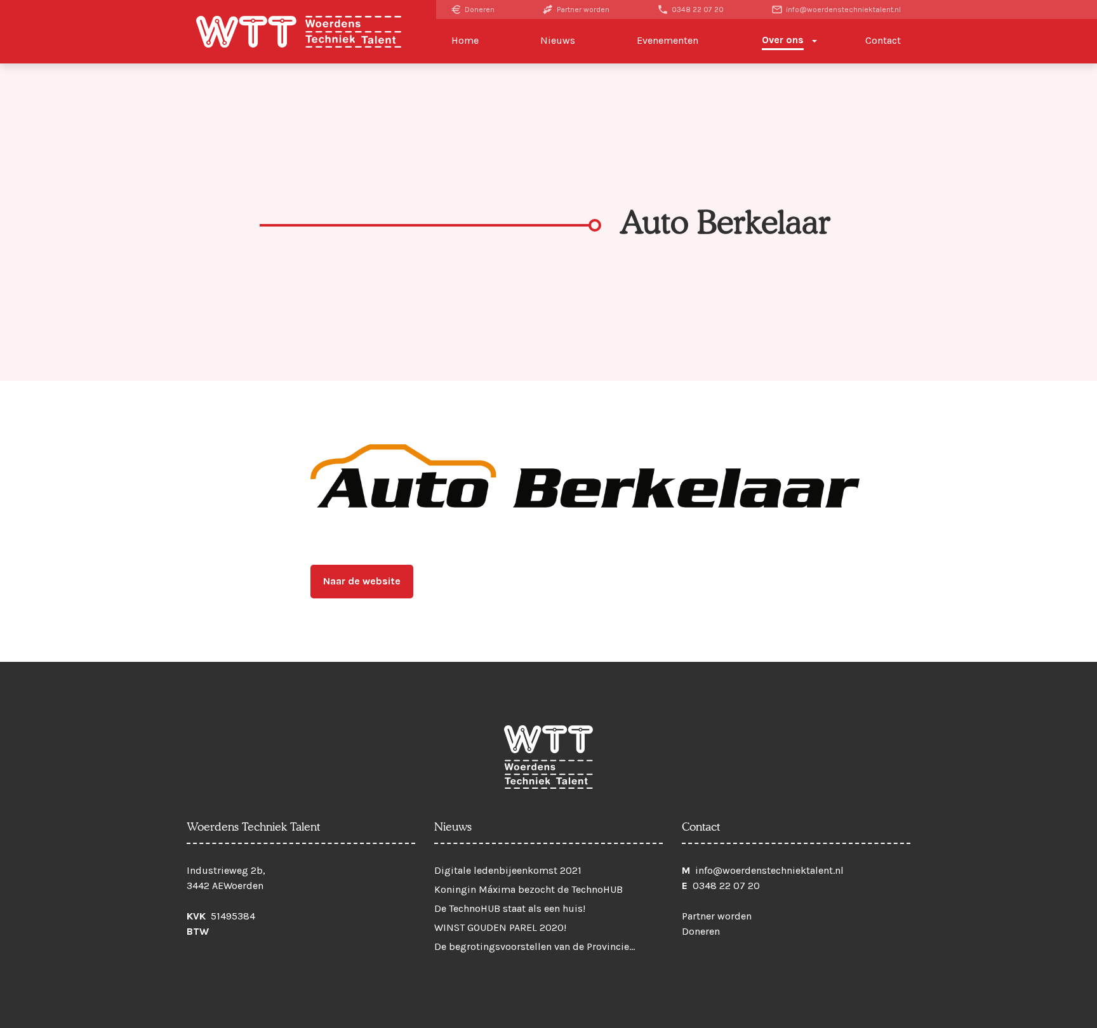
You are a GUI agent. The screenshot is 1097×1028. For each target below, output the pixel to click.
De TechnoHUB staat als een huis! (509, 908)
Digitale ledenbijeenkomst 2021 (508, 870)
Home (465, 40)
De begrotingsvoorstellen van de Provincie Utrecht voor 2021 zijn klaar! (531, 949)
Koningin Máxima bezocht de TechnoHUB (528, 889)
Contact (883, 40)
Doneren (479, 9)
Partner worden (582, 9)
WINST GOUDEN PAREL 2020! (500, 927)
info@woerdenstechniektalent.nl (842, 9)
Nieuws (557, 40)
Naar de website (362, 581)
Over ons (783, 40)
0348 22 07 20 (697, 9)
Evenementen (667, 40)
